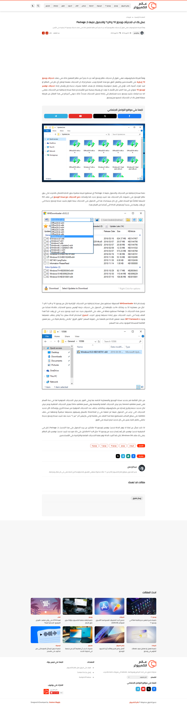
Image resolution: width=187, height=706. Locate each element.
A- (43, 33)
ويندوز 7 (103, 445)
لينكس (84, 5)
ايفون (63, 5)
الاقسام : (153, 677)
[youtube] (80, 116)
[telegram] (56, 116)
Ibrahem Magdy (54, 702)
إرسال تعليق (137, 498)
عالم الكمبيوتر (134, 702)
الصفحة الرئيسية (140, 17)
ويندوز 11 (108, 5)
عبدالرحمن (136, 33)
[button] (133, 456)
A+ (47, 33)
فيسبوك (99, 5)
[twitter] (105, 116)
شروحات (128, 17)
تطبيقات (121, 617)
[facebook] (129, 116)
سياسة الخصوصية (85, 677)
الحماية (91, 5)
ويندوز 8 (94, 445)
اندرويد (70, 5)
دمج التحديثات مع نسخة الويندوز (67, 197)
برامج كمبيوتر (125, 5)
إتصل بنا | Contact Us (84, 672)
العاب (76, 5)
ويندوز (116, 5)
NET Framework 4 (132, 319)
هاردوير (48, 5)
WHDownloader (126, 303)
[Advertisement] (93, 59)
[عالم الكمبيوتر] (145, 5)
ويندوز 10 (113, 445)
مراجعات (55, 5)
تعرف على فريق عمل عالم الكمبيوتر (79, 667)
